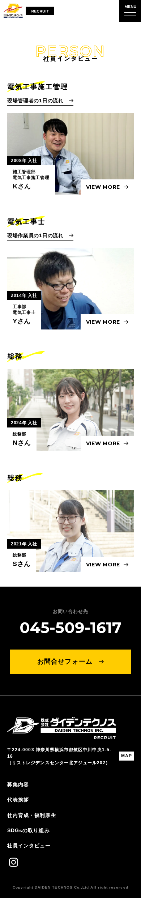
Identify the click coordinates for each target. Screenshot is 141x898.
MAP (126, 755)
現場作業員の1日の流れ (36, 235)
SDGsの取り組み (28, 830)
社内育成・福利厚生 (31, 815)
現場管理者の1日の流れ (36, 100)
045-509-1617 (70, 627)
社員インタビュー (29, 845)
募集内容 (18, 784)
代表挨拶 (18, 800)
